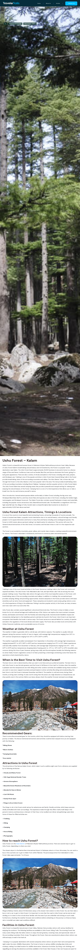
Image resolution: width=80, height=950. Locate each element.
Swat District (20, 844)
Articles (58, 3)
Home (39, 3)
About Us (48, 3)
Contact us (71, 3)
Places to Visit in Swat (15, 24)
